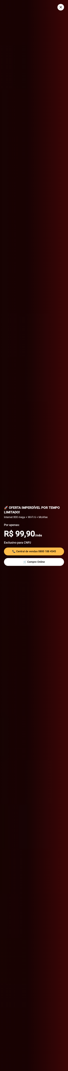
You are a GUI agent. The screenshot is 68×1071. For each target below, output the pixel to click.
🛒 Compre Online (34, 561)
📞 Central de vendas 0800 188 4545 (34, 551)
